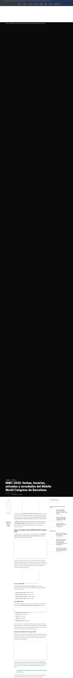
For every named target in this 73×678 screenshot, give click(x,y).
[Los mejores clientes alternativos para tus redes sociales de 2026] (52, 525)
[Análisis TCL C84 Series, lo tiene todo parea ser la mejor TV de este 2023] (52, 535)
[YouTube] (64, 1)
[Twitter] (62, 1)
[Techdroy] (8, 4)
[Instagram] (63, 1)
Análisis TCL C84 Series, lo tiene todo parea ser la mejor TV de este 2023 (61, 534)
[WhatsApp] (7, 494)
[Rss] (66, 1)
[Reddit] (8, 494)
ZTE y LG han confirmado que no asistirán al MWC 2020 (33, 662)
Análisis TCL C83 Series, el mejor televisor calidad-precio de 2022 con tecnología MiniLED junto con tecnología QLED (61, 542)
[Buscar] (66, 4)
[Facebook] (61, 1)
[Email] (10, 494)
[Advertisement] (36, 14)
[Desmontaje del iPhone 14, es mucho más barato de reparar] (8, 518)
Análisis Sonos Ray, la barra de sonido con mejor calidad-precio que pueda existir (61, 549)
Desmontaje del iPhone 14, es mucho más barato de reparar (8, 524)
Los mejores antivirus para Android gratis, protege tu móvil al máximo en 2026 (61, 518)
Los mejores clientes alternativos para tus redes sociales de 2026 (61, 524)
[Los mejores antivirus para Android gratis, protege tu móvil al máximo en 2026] (52, 519)
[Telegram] (65, 1)
